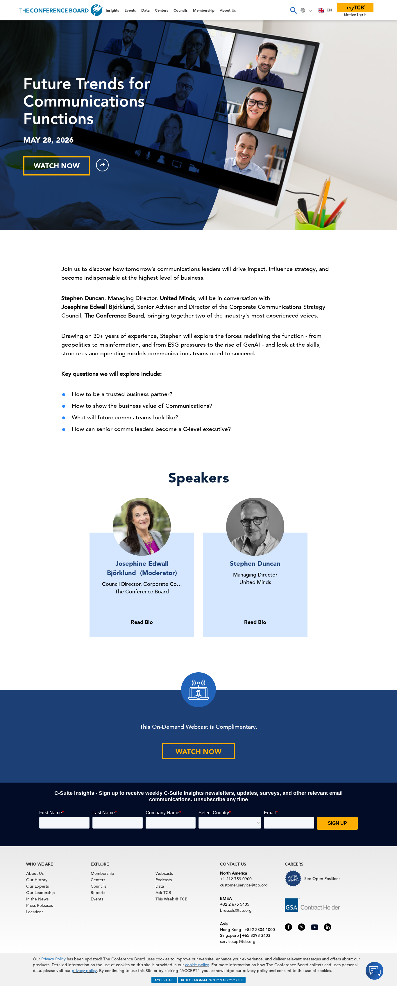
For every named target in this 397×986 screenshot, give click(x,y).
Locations (34, 911)
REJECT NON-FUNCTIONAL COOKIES (212, 980)
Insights (15, 27)
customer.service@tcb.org (244, 885)
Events (14, 42)
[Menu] (10, 10)
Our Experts (37, 886)
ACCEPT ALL (164, 980)
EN (329, 10)
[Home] (61, 10)
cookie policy (197, 964)
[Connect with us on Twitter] (301, 926)
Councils (16, 87)
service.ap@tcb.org (237, 941)
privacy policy (84, 970)
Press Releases (39, 905)
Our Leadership (40, 892)
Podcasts (163, 879)
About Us (17, 116)
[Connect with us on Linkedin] (327, 926)
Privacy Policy (53, 959)
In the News (37, 899)
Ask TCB (163, 892)
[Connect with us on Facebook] (288, 926)
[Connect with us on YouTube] (314, 926)
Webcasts (164, 873)
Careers (15, 131)
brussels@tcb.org (236, 910)
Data (11, 57)
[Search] (293, 10)
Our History (36, 879)
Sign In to (28, 160)
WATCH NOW (198, 751)
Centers (15, 72)
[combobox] (325, 10)
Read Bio (142, 622)
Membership (20, 101)
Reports (98, 892)
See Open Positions (322, 878)
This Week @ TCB (26, 146)
